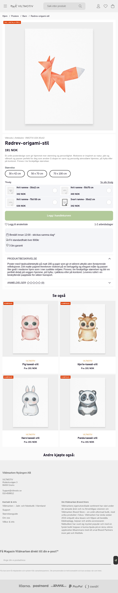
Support (6, 510)
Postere (15, 16)
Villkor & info (8, 522)
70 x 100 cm (60, 173)
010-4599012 (8, 493)
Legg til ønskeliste (17, 224)
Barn (24, 16)
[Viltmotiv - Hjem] (22, 6)
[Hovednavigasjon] (5, 6)
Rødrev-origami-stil (40, 16)
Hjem (5, 16)
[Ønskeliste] (105, 6)
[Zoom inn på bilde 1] (59, 76)
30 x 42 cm (15, 173)
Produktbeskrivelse (22, 258)
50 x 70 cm (37, 173)
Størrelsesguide (10, 514)
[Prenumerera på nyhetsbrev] (115, 560)
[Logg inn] (98, 6)
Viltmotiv (9, 138)
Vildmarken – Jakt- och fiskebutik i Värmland (23, 506)
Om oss (6, 518)
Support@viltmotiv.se (12, 490)
